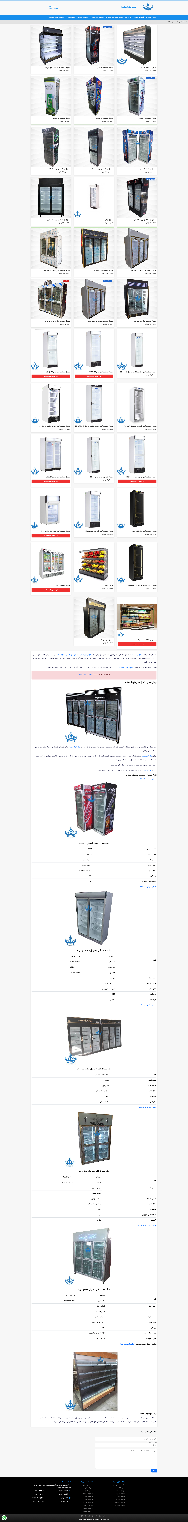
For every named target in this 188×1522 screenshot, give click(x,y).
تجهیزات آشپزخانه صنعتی (56, 17)
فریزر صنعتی (71, 17)
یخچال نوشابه (60, 654)
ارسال (154, 1470)
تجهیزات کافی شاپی (97, 17)
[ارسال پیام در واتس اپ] (5, 1518)
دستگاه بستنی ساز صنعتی (115, 17)
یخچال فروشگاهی (72, 654)
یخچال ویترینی (147, 756)
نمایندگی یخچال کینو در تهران (88, 674)
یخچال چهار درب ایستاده (147, 1107)
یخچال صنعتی (151, 17)
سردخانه (128, 17)
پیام (156, 1448)
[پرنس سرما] (148, 7)
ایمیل (155, 1442)
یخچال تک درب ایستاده (147, 778)
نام (156, 1436)
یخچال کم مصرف (74, 747)
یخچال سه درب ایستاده (148, 1005)
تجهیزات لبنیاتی (83, 17)
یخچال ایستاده (137, 654)
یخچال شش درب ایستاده (147, 1225)
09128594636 (54, 6)
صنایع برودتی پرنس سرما (125, 667)
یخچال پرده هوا (127, 1344)
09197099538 (54, 9)
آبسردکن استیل (139, 17)
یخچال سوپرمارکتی (85, 654)
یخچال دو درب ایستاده (148, 886)
